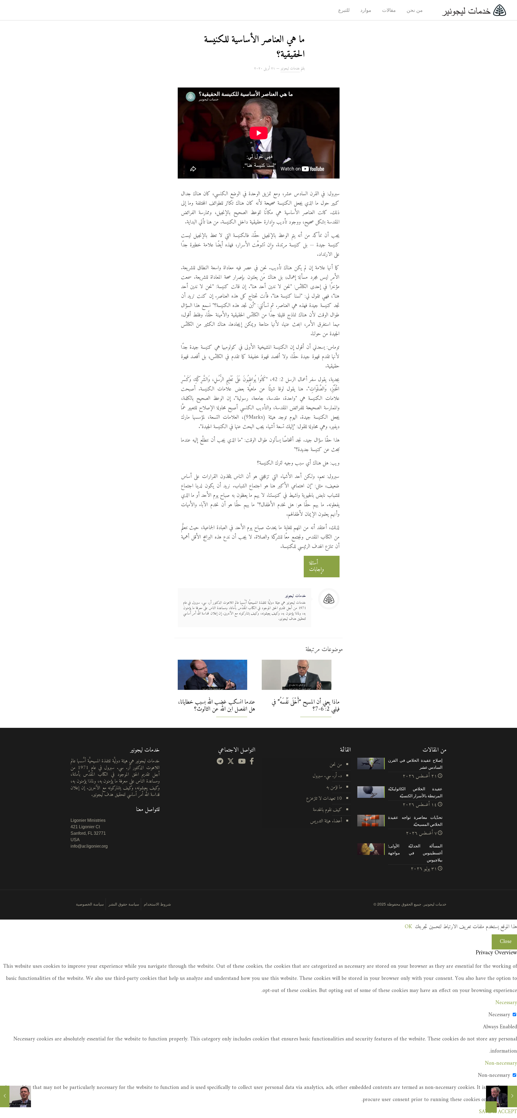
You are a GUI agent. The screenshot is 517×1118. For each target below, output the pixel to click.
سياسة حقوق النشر (124, 904)
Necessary (499, 1015)
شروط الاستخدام (157, 904)
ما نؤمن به (334, 787)
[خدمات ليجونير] (474, 10)
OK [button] (408, 927)
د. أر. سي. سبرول (327, 776)
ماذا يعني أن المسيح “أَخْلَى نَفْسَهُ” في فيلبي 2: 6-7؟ (306, 705)
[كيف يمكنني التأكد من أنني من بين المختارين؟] (501, 1096)
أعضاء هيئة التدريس (326, 821)
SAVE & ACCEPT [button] (498, 1112)
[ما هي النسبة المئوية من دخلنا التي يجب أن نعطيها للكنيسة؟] (15, 1096)
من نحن (336, 764)
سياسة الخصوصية (90, 904)
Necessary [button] (506, 1003)
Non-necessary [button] (501, 1063)
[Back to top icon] (491, 1107)
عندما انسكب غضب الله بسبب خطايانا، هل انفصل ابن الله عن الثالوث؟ (216, 705)
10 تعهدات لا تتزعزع (324, 798)
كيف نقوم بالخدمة (327, 810)
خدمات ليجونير (290, 68)
